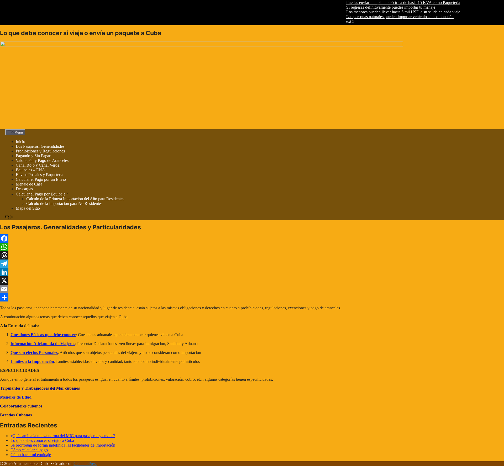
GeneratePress (85, 463)
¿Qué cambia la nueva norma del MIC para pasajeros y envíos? (62, 435)
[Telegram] (176, 264)
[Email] (176, 289)
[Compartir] (176, 297)
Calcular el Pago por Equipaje (40, 194)
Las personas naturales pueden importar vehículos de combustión (392, 16)
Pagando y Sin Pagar (33, 155)
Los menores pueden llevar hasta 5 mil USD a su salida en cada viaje (396, 12)
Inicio (20, 141)
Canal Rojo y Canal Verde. (38, 165)
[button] (9, 217)
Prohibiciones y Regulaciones (40, 151)
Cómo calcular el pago (29, 450)
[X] (176, 280)
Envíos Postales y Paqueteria (39, 174)
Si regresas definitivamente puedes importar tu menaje (383, 7)
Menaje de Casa (29, 184)
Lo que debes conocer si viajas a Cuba (42, 440)
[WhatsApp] (176, 247)
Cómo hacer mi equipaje (30, 454)
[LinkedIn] (176, 272)
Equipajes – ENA (30, 170)
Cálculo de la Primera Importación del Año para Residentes (75, 199)
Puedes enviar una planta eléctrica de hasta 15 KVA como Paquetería (396, 2)
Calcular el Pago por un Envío (41, 179)
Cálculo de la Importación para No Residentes (64, 203)
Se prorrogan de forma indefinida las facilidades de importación (62, 445)
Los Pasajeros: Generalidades (40, 146)
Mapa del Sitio (28, 208)
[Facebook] (176, 238)
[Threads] (176, 255)
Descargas (24, 189)
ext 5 (343, 21)
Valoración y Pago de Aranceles (42, 160)
